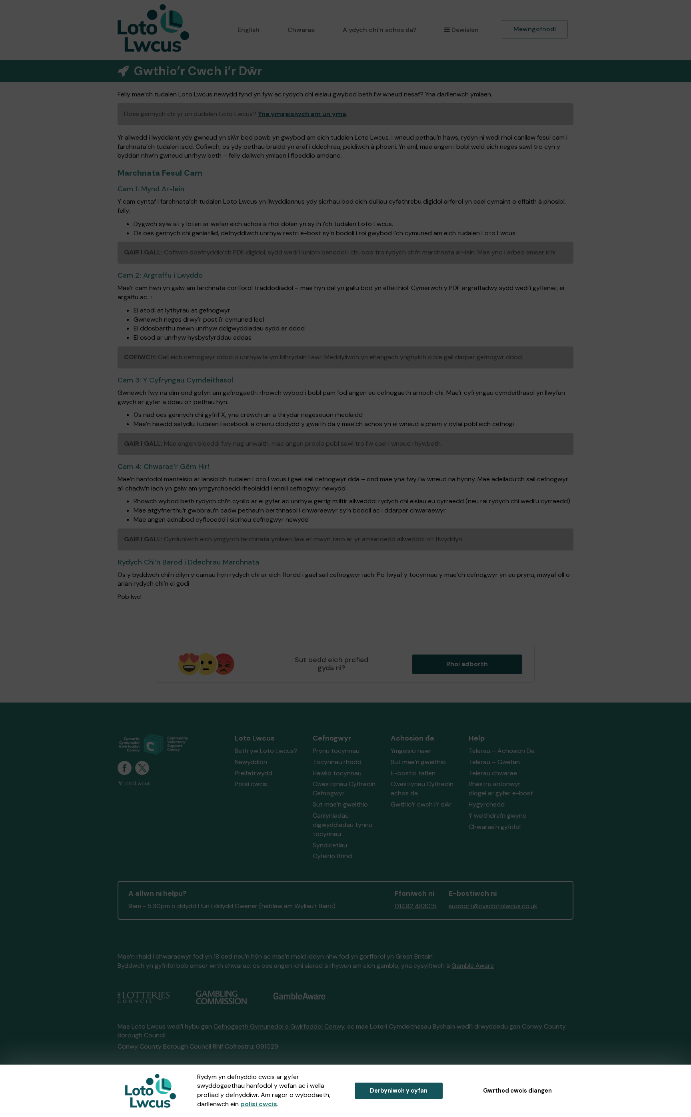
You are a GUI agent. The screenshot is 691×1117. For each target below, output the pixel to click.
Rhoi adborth (467, 664)
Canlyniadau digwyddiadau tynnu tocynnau (342, 824)
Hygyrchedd (487, 804)
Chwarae (301, 30)
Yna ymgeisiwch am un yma (302, 114)
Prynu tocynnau (336, 751)
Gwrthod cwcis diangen (517, 1090)
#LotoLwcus (134, 783)
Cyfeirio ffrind (332, 856)
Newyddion (251, 762)
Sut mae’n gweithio (340, 804)
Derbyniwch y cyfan (398, 1090)
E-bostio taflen (413, 773)
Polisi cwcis (251, 784)
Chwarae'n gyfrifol (495, 827)
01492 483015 (416, 906)
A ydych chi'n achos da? (379, 30)
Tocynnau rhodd (337, 762)
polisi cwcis (258, 1104)
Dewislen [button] (465, 30)
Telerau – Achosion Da (502, 751)
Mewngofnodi (534, 29)
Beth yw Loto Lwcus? (266, 751)
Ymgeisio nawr (411, 751)
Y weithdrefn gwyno (498, 815)
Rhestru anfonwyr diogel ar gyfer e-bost (501, 788)
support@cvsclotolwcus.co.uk (493, 906)
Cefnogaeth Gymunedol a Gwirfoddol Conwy (279, 1026)
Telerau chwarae (493, 773)
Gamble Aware (472, 965)
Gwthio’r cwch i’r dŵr (421, 804)
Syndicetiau (330, 845)
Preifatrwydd (253, 773)
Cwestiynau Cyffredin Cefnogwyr (344, 788)
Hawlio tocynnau (337, 773)
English (249, 30)
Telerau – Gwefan (494, 762)
